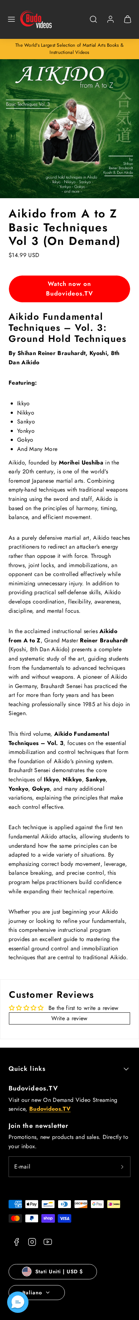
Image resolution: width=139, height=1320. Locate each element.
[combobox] (93, 23)
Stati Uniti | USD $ (59, 1271)
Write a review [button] (69, 1018)
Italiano (32, 1292)
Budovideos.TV (33, 1088)
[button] (11, 19)
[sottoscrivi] (122, 1166)
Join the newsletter (39, 1125)
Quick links (27, 1068)
